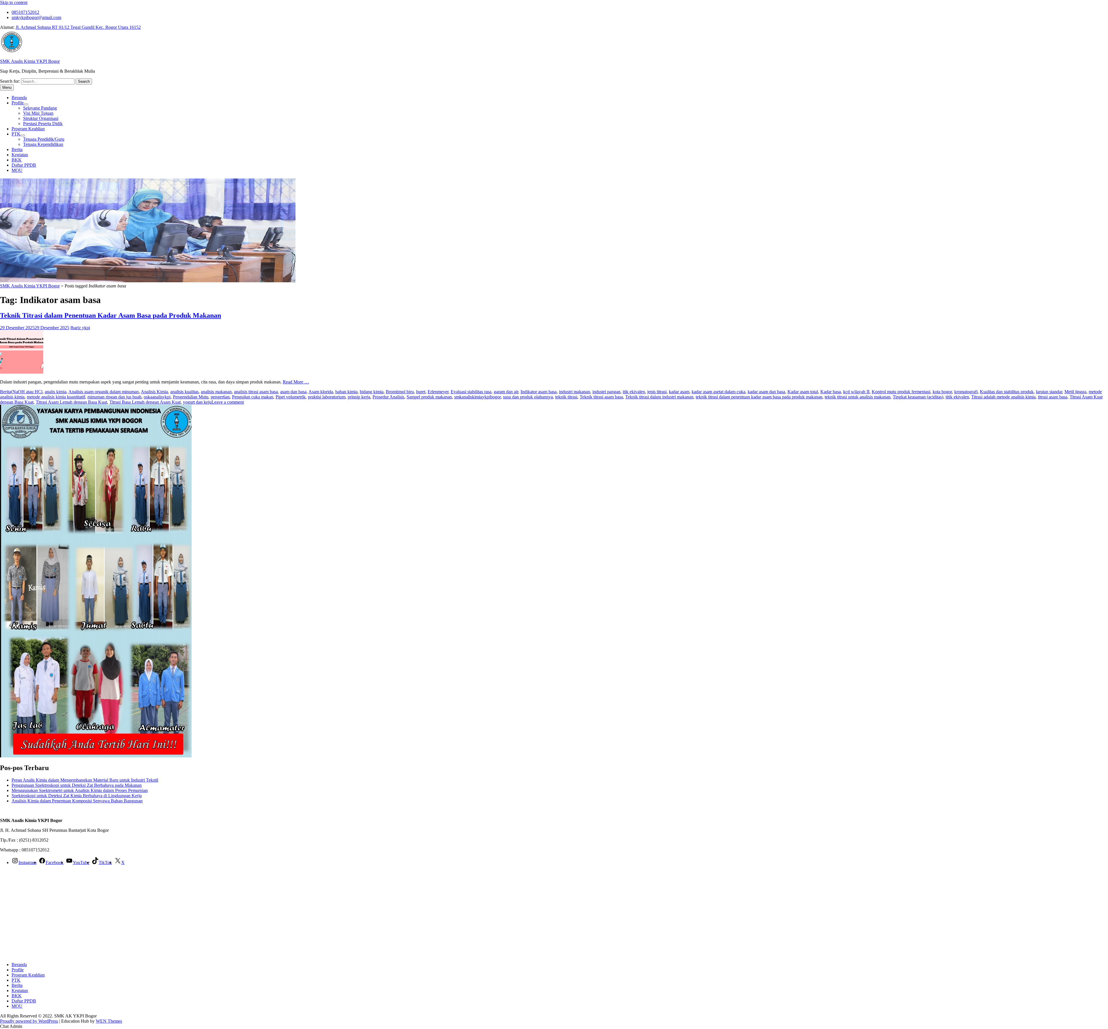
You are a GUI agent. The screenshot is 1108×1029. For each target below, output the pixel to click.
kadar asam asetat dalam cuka (718, 391)
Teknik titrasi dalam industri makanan (659, 396)
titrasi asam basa (1052, 396)
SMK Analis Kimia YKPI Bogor (30, 61)
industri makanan (574, 391)
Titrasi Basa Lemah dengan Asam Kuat (145, 402)
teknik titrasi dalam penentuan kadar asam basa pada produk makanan (759, 396)
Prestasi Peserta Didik (43, 123)
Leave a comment (228, 402)
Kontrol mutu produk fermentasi (901, 391)
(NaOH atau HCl (26, 391)
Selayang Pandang (40, 108)
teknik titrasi (566, 396)
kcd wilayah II (856, 391)
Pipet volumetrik (291, 396)
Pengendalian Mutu (190, 396)
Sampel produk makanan (429, 396)
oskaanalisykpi (157, 396)
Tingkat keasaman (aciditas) (918, 396)
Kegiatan (20, 154)
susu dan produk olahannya (528, 396)
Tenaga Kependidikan (43, 144)
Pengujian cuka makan (252, 396)
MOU (17, 170)
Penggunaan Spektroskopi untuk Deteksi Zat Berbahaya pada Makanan (77, 785)
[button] (11, 1026)
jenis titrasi (657, 391)
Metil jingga (1075, 391)
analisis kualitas (184, 391)
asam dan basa (293, 391)
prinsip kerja (359, 396)
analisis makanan (216, 391)
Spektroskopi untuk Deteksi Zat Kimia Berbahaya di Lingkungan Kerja (77, 795)
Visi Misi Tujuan (38, 113)
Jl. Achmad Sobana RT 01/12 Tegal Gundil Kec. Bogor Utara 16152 (78, 27)
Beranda (19, 97)
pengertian (220, 396)
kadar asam (679, 391)
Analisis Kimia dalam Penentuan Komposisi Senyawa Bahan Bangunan (77, 800)
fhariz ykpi (80, 327)
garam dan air (506, 391)
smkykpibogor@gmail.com (36, 17)
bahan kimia (346, 391)
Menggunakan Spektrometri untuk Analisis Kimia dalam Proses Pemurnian (80, 790)
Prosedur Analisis (388, 396)
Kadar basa (830, 391)
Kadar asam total (802, 391)
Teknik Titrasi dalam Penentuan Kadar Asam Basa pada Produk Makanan (110, 315)
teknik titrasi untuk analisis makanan (857, 396)
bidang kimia (371, 391)
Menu (7, 87)
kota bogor (942, 391)
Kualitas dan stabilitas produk (1007, 391)
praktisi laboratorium (326, 396)
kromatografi (966, 391)
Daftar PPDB (24, 165)
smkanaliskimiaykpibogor (477, 396)
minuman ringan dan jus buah (114, 396)
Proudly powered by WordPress (29, 1021)
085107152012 (25, 12)
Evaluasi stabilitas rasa (471, 391)
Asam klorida (320, 391)
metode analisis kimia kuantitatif (56, 396)
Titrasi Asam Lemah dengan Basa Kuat (71, 402)
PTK (16, 133)
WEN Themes (109, 1021)
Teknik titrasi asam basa (601, 396)
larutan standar (1049, 391)
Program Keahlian (28, 128)
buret (420, 391)
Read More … (296, 381)
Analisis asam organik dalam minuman (103, 391)
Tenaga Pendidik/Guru (43, 139)
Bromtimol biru (400, 391)
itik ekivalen (634, 391)
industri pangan (606, 391)
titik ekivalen (957, 396)
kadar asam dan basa (766, 391)
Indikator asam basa (539, 391)
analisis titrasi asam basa (256, 391)
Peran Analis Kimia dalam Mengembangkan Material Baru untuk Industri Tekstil (85, 780)
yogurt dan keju (197, 402)
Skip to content (13, 2)
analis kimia (55, 391)
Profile (18, 102)
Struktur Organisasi (40, 118)
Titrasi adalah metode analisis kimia (1003, 396)
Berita (17, 149)
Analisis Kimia (154, 391)
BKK (17, 159)
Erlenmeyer (438, 391)
